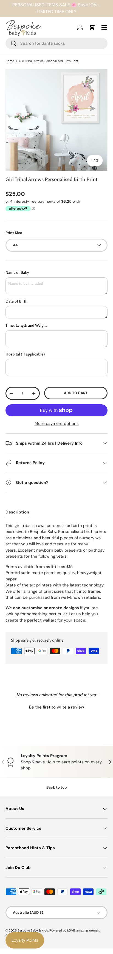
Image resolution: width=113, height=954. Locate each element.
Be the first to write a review (56, 707)
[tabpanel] (56, 573)
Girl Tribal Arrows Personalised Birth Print (48, 61)
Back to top (56, 787)
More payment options (57, 423)
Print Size (13, 232)
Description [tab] (17, 512)
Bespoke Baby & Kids (33, 930)
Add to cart (75, 393)
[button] (56, 706)
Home (9, 61)
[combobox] (56, 43)
